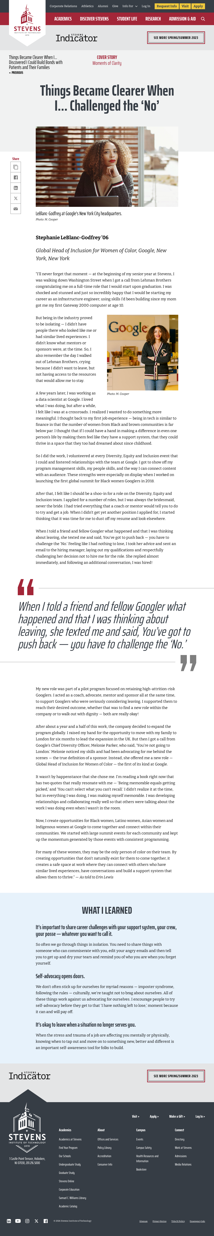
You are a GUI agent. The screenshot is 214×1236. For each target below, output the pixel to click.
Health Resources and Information (147, 1158)
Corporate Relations (63, 6)
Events (139, 1139)
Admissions (181, 1156)
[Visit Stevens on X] (36, 1221)
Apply (198, 6)
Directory (179, 1139)
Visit (185, 6)
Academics (63, 18)
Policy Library (104, 1147)
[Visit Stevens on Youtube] (18, 1221)
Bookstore (141, 1169)
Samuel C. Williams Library (72, 1197)
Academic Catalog (68, 1206)
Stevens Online (66, 1181)
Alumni (103, 6)
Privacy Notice (159, 1221)
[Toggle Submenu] (136, 6)
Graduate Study (67, 1172)
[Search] (203, 19)
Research (153, 18)
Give (115, 6)
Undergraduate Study (70, 1164)
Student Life (127, 18)
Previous (17, 72)
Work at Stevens (183, 1147)
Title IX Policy (178, 1221)
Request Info (167, 6)
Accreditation (104, 1156)
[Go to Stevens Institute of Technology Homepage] (27, 1127)
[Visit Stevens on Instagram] (27, 1221)
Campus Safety (144, 1147)
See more (176, 38)
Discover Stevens (94, 18)
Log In (146, 6)
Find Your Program (68, 1147)
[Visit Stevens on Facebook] (45, 1221)
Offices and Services (108, 1139)
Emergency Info (197, 1221)
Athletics (87, 6)
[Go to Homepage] (27, 24)
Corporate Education (69, 1189)
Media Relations (183, 1164)
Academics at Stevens (70, 1139)
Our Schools (65, 1156)
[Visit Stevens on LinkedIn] (8, 1221)
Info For (127, 6)
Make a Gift (176, 1116)
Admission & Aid (182, 18)
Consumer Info (105, 1164)
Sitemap (143, 1221)
